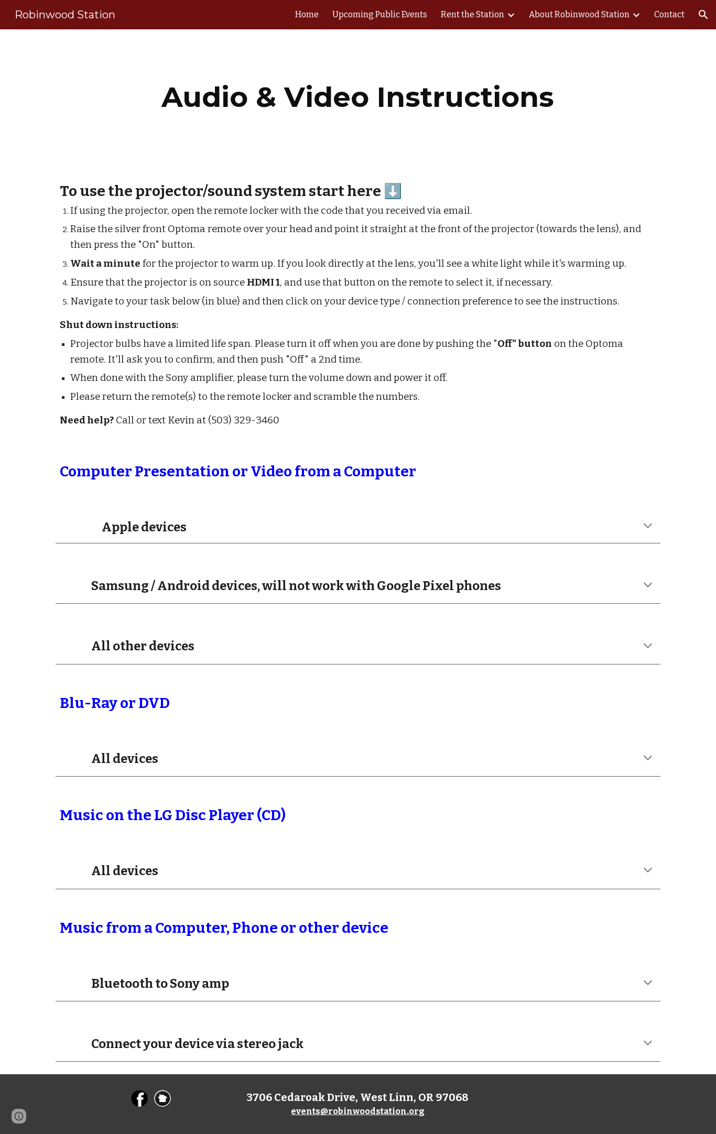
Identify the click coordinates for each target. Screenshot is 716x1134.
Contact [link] (669, 14)
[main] (358, 97)
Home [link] (307, 14)
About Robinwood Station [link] (579, 14)
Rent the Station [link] (472, 14)
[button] (703, 14)
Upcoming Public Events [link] (379, 14)
